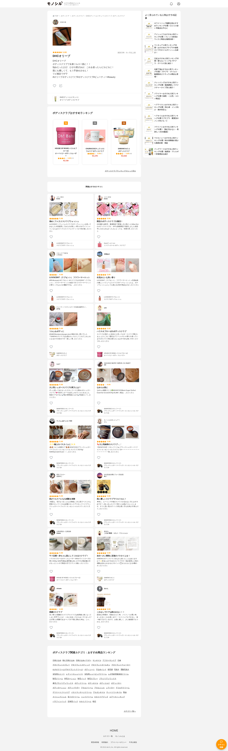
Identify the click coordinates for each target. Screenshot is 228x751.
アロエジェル (99, 688)
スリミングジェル (59, 697)
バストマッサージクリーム (81, 692)
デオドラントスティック (80, 665)
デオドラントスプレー (61, 665)
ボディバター (116, 683)
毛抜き (116, 669)
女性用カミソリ (59, 674)
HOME (114, 730)
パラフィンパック (59, 701)
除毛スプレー (92, 679)
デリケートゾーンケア (61, 692)
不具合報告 (133, 742)
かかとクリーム (85, 701)
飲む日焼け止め (69, 660)
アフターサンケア (109, 660)
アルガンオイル (99, 692)
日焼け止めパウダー (83, 660)
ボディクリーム (81, 683)
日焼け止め (57, 660)
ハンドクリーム (87, 697)
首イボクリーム (74, 697)
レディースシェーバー (74, 674)
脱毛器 (110, 669)
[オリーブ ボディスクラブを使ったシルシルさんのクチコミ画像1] (62, 36)
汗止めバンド (101, 669)
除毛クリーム (58, 679)
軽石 (94, 701)
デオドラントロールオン (100, 665)
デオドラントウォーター (120, 665)
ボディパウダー (74, 688)
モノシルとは (120, 736)
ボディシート (89, 669)
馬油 (125, 692)
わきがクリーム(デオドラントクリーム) (68, 669)
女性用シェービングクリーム (95, 674)
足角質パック (73, 701)
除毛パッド (82, 679)
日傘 (119, 660)
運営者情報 (95, 742)
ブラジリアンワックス (107, 679)
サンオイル (97, 660)
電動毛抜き (125, 669)
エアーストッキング (117, 697)
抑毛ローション (70, 679)
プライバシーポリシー (118, 742)
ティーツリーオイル (114, 692)
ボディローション (59, 688)
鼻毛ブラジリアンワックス (63, 683)
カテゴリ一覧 (108, 736)
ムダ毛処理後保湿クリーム (118, 674)
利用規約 (105, 742)
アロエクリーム (87, 688)
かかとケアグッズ (101, 697)
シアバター (110, 688)
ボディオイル (93, 683)
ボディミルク (104, 683)
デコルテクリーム (123, 688)
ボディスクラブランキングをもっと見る (120, 171)
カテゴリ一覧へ (130, 711)
